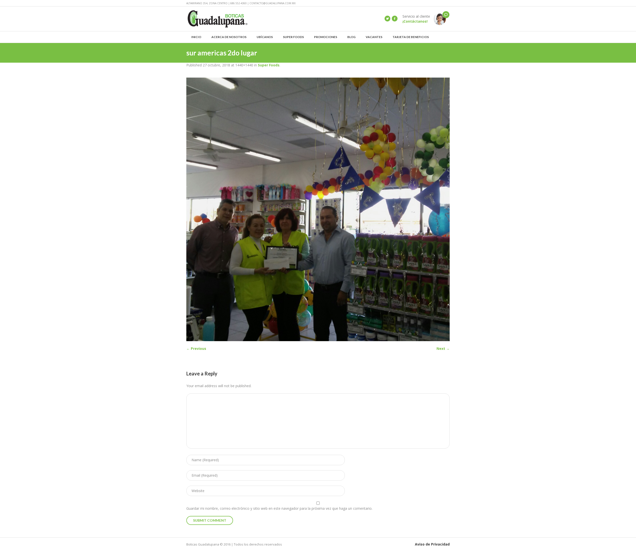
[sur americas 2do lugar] (318, 209)
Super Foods (268, 65)
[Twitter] (387, 19)
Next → (443, 348)
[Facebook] (395, 19)
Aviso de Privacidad (432, 544)
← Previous (196, 348)
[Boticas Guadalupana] (440, 18)
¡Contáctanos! (415, 21)
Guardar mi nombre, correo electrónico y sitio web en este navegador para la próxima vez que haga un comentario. (279, 508)
